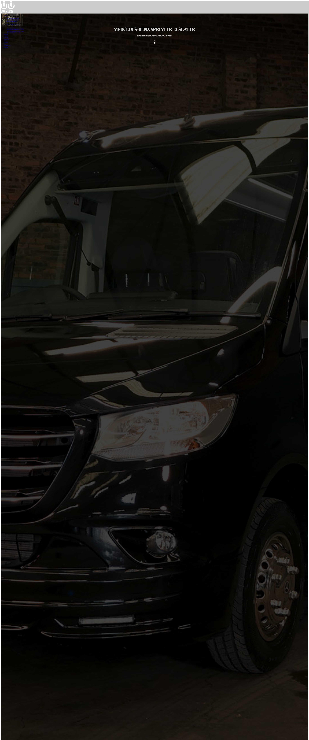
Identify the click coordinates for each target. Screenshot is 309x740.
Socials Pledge (7, 45)
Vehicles (6, 15)
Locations (6, 39)
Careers (6, 42)
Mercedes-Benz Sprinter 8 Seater (15, 28)
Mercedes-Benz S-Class (13, 20)
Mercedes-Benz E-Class (13, 18)
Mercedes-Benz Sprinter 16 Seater (15, 31)
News (5, 44)
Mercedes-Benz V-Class (13, 24)
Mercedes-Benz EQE (12, 21)
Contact (6, 47)
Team (5, 40)
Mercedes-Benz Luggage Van (14, 32)
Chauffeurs (6, 36)
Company (6, 37)
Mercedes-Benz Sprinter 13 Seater (15, 29)
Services (6, 34)
